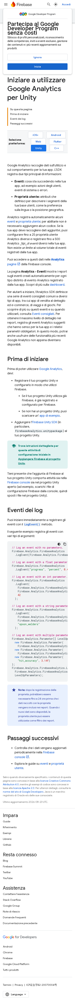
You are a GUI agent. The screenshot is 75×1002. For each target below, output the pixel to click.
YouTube (8, 878)
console (18, 482)
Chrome (7, 952)
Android (56, 135)
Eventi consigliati (43, 314)
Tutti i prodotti (11, 970)
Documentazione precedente (20, 923)
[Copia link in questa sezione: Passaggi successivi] (62, 738)
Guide (6, 821)
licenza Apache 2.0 (23, 788)
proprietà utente (29, 221)
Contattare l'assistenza (16, 894)
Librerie (7, 839)
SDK (44, 422)
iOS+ (35, 135)
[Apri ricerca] (49, 4)
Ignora (37, 57)
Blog (5, 860)
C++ (56, 148)
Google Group (11, 905)
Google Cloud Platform (16, 964)
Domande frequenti (14, 917)
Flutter (58, 141)
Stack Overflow (12, 899)
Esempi (7, 833)
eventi (11, 221)
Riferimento (10, 827)
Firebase (8, 958)
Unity (38, 148)
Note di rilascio (11, 911)
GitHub (7, 844)
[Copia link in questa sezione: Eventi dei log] (46, 510)
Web (38, 141)
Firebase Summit (12, 866)
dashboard (57, 285)
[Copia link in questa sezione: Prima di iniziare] (52, 359)
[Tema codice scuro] (59, 544)
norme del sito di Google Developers (23, 791)
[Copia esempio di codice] (65, 544)
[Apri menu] (5, 4)
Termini (7, 984)
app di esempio (50, 416)
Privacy (19, 984)
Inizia (37, 66)
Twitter (7, 872)
